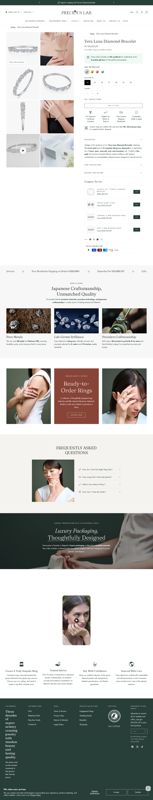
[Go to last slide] (39, 2)
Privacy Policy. (35, 795)
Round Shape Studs (106, 203)
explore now (76, 415)
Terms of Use (139, 739)
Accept (116, 792)
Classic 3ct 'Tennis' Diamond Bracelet (111, 190)
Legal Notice (59, 724)
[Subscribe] (145, 731)
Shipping (95, 50)
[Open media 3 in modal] (35, 70)
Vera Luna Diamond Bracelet (28, 27)
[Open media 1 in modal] (35, 36)
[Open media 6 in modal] (69, 104)
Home (13, 27)
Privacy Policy (59, 715)
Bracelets (83, 720)
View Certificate (114, 726)
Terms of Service (60, 711)
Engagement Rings (87, 711)
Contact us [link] (58, 689)
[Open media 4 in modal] (69, 70)
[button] (137, 12)
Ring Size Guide (34, 720)
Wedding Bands (86, 715)
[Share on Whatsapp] (97, 239)
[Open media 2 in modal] (69, 36)
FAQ (131, 12)
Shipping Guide (34, 715)
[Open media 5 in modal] (35, 104)
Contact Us (32, 724)
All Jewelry (83, 724)
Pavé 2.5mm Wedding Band (109, 228)
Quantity (87, 88)
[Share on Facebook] (90, 239)
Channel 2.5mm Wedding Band (111, 216)
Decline (138, 792)
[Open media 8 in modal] (69, 138)
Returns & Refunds (61, 720)
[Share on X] (94, 239)
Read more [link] (21, 690)
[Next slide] (113, 2)
